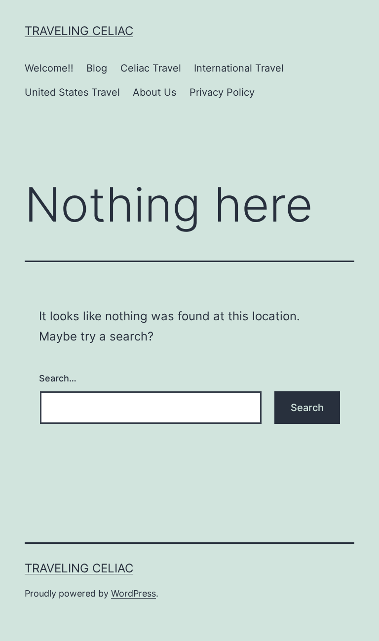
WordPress (133, 593)
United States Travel (72, 92)
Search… (57, 378)
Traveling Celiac (79, 31)
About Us (154, 92)
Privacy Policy (222, 92)
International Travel (239, 68)
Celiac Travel (150, 68)
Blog (96, 68)
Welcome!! (49, 68)
